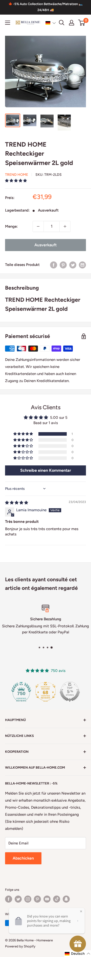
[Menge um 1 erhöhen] (65, 226)
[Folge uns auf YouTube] (47, 899)
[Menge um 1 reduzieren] (38, 226)
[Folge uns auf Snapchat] (66, 899)
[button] (51, 23)
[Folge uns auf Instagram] (27, 899)
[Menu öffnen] (7, 23)
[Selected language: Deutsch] (51, 23)
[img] (16, 502)
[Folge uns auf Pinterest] (37, 899)
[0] (82, 23)
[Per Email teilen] (82, 264)
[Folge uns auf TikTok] (56, 899)
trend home (16, 175)
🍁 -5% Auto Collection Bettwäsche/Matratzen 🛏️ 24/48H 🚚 (45, 7)
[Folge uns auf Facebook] (8, 899)
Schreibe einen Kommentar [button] (45, 470)
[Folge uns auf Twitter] (18, 899)
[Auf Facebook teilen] (53, 264)
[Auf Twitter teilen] (72, 264)
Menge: (11, 226)
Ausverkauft (45, 245)
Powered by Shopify (20, 946)
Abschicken (23, 858)
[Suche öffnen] (61, 22)
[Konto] (71, 22)
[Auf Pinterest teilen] (63, 264)
